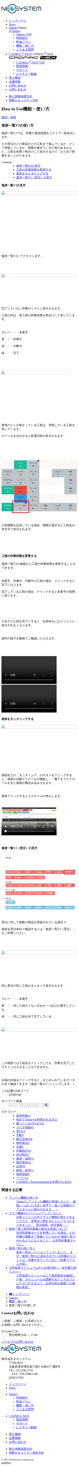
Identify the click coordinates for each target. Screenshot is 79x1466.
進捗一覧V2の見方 (28, 165)
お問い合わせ (17, 85)
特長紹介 (22, 1397)
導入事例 (15, 77)
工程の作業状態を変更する (33, 169)
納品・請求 (25, 1170)
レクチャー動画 (26, 1427)
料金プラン (23, 1401)
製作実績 (23, 1162)
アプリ (22, 1178)
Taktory (13, 27)
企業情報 (15, 81)
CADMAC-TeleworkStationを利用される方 (43, 1181)
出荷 (20, 1166)
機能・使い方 (17, 1301)
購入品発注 (24, 1139)
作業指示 (23, 1150)
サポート (22, 1423)
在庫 (20, 1146)
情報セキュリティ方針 (23, 100)
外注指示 (22, 1154)
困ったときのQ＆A (30, 1123)
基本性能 (23, 1115)
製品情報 (22, 1419)
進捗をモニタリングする (32, 173)
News (12, 24)
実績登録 (22, 1174)
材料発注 (22, 1143)
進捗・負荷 (8, 117)
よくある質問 (25, 1409)
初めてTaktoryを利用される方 (37, 1119)
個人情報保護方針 (20, 96)
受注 (20, 1131)
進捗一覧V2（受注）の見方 (34, 177)
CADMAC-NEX (20, 54)
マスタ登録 (25, 1127)
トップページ (17, 20)
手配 (20, 1135)
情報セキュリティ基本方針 (26, 1452)
